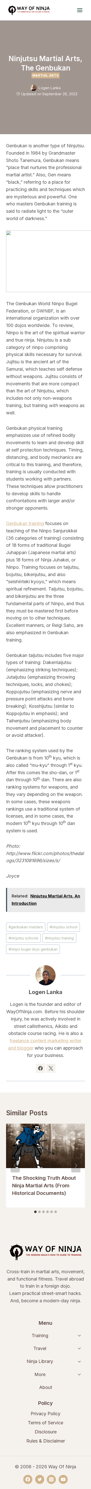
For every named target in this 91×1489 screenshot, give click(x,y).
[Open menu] (79, 10)
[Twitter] (39, 1479)
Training (40, 1335)
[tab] (35, 1212)
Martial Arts (45, 75)
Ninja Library (40, 1361)
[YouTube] (63, 1479)
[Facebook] (27, 1479)
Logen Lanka (50, 88)
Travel (39, 1348)
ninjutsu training (59, 938)
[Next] (75, 1165)
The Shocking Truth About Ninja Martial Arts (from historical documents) (44, 1185)
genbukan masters (26, 927)
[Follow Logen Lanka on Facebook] (40, 1068)
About (45, 1387)
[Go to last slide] (15, 1165)
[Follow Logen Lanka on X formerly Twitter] (50, 1068)
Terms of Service (45, 1422)
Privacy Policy (45, 1413)
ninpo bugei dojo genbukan (33, 949)
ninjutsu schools (23, 938)
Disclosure (46, 1431)
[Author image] (33, 88)
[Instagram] (51, 1479)
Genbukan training (25, 523)
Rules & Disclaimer (45, 1441)
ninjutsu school (63, 927)
